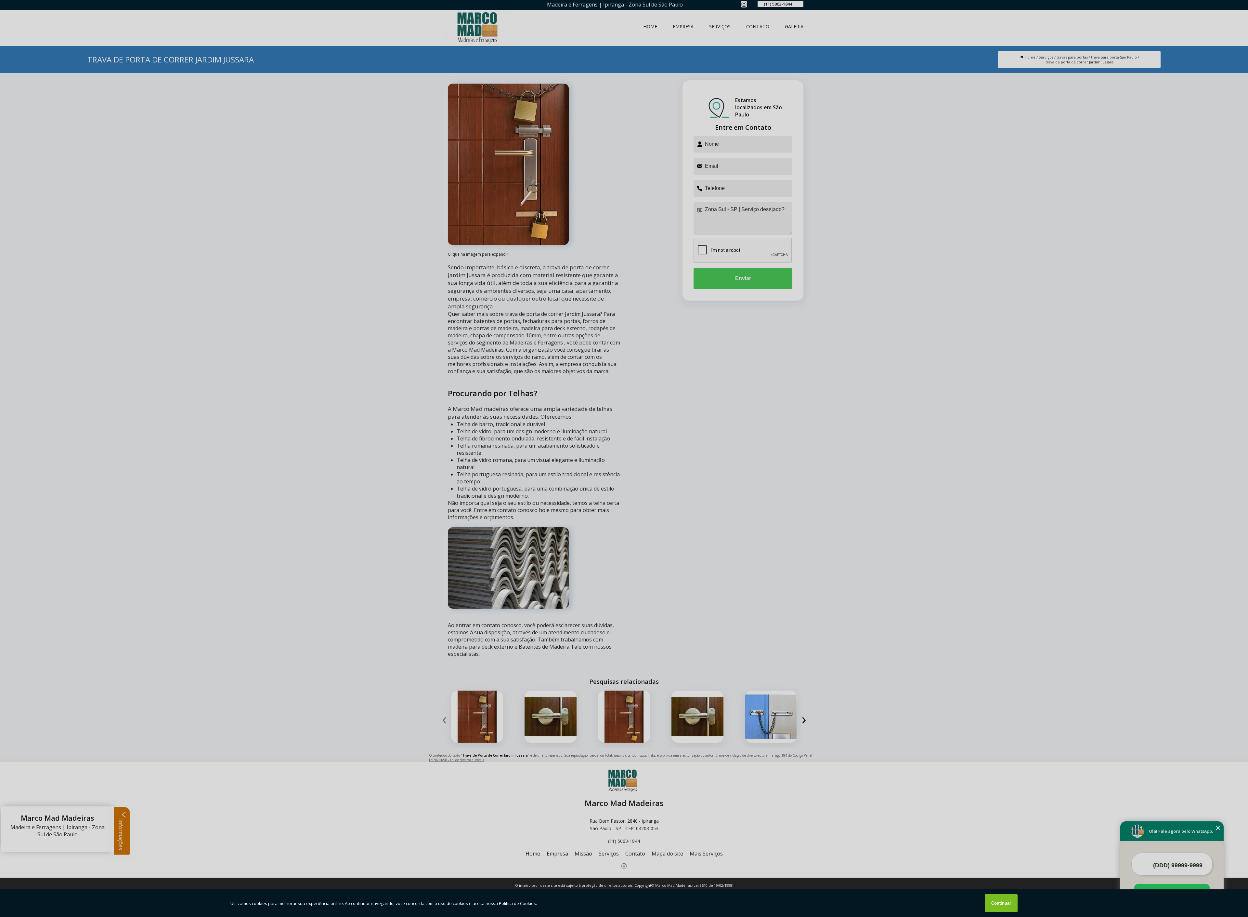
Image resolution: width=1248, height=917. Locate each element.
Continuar (1001, 903)
